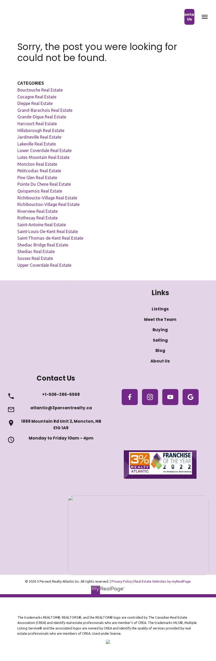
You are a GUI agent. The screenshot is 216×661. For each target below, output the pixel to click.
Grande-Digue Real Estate (41, 116)
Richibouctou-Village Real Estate (48, 204)
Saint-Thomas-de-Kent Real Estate (50, 238)
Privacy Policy (121, 581)
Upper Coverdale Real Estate (44, 265)
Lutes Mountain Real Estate (43, 157)
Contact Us (189, 17)
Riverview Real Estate (37, 211)
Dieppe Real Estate (35, 103)
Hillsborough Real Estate (40, 130)
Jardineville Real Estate (39, 137)
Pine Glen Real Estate (37, 177)
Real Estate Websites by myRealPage (162, 581)
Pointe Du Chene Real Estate (44, 184)
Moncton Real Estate (37, 164)
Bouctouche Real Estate (40, 90)
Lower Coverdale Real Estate (44, 150)
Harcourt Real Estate (37, 123)
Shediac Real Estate (36, 251)
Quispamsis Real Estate (39, 191)
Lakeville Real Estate (36, 144)
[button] (189, 17)
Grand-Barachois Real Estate (44, 110)
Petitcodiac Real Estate (39, 170)
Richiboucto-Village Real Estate (47, 197)
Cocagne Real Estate (36, 96)
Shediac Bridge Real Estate (42, 245)
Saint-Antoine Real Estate (41, 224)
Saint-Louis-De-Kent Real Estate (47, 231)
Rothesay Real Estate (37, 217)
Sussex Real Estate (35, 258)
